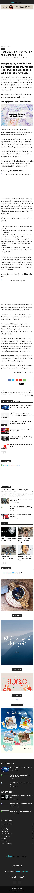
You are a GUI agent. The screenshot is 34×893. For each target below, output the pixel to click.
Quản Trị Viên (6, 57)
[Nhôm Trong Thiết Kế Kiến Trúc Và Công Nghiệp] (5, 509)
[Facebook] (14, 882)
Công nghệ (3, 417)
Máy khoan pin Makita (9, 572)
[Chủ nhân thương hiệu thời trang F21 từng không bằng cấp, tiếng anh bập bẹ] (25, 550)
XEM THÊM (17, 401)
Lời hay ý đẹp (4, 829)
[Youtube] (19, 882)
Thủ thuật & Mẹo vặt (6, 833)
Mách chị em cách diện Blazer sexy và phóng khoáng (24, 540)
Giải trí (2, 432)
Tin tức (8, 46)
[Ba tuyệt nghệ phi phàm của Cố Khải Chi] (5, 813)
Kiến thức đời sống (6, 841)
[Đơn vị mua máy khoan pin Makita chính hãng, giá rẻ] (5, 501)
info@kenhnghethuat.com (22, 871)
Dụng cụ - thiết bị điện (6, 486)
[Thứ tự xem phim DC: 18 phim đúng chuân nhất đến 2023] (5, 438)
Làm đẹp (3, 838)
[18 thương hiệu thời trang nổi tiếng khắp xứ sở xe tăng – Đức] (8, 532)
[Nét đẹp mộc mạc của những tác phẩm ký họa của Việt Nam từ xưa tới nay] (5, 805)
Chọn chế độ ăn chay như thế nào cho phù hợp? (9, 393)
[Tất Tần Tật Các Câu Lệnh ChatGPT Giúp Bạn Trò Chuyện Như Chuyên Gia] (5, 415)
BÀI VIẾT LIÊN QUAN (7, 401)
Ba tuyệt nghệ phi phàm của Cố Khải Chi (20, 811)
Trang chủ (3, 46)
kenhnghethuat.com (17, 888)
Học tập (2, 409)
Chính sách (22, 891)
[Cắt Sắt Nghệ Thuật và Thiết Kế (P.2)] (17, 476)
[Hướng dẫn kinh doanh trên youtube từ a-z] (5, 446)
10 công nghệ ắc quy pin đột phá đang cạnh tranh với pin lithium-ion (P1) (25, 394)
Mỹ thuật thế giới (5, 836)
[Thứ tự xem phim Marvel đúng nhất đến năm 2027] (5, 431)
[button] (31, 2)
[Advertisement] (17, 27)
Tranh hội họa (4, 831)
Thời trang (3, 536)
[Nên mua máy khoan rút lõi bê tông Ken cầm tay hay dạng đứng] (5, 516)
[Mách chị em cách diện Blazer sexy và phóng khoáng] (25, 532)
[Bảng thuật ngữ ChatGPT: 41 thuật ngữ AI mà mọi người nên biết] (5, 407)
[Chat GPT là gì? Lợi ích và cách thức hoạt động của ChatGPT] (5, 423)
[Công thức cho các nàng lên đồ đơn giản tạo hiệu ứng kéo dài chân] (8, 550)
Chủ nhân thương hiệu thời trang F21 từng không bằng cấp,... (25, 558)
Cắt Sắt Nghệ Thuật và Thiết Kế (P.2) (15, 490)
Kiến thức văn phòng (6, 843)
